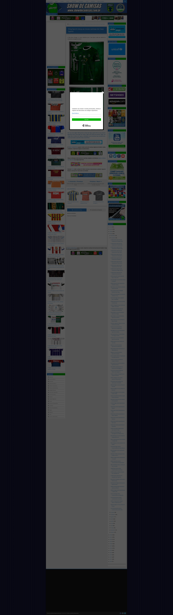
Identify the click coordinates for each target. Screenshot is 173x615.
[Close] (103, 93)
